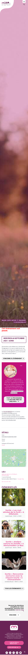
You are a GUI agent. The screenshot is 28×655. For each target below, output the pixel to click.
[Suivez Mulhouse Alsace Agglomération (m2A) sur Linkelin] (17, 652)
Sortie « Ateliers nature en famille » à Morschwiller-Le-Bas (13, 544)
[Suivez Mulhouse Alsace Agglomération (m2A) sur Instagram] (13, 652)
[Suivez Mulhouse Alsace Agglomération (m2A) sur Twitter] (10, 652)
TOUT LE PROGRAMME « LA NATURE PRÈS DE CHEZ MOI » (14, 399)
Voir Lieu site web (6, 481)
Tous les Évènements (13, 588)
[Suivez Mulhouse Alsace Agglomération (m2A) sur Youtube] (20, 652)
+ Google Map (20, 479)
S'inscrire (13, 615)
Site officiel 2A (13, 647)
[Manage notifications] (24, 652)
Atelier (3, 445)
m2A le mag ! (19, 610)
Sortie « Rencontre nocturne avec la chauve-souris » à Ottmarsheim (14, 577)
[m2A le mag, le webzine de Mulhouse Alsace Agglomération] (14, 630)
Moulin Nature (7, 411)
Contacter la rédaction (14, 643)
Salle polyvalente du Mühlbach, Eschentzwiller (9, 475)
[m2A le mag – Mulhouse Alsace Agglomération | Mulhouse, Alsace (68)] (11, 3)
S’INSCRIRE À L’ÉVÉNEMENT (12, 358)
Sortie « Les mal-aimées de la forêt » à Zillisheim (13, 512)
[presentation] (13, 497)
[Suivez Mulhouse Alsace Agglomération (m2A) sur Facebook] (7, 652)
